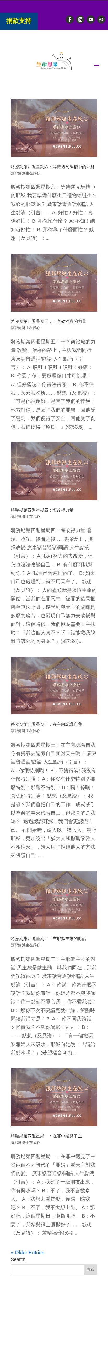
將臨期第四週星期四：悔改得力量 (42, 510)
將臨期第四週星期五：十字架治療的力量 (48, 321)
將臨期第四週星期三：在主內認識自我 (46, 724)
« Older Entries (27, 1252)
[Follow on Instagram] (80, 19)
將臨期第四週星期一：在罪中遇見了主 (46, 1136)
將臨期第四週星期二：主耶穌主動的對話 (48, 938)
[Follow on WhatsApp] (101, 19)
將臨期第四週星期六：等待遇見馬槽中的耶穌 (53, 166)
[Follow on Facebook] (70, 19)
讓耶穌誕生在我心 (25, 173)
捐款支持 (18, 21)
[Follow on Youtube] (91, 19)
